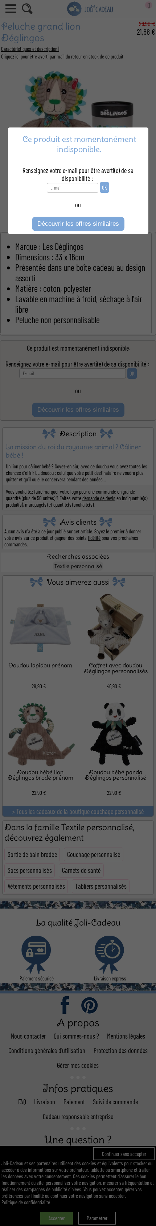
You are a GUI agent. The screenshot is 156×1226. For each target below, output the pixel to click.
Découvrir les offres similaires (78, 223)
